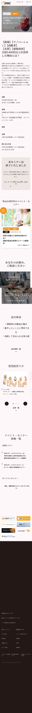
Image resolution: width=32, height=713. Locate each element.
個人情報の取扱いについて (16, 655)
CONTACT (19, 2)
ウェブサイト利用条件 (6, 655)
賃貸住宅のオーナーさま (7, 613)
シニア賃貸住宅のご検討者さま (9, 622)
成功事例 (3, 638)
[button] (13, 403)
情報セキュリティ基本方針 (26, 655)
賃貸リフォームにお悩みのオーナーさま (11, 618)
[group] (16, 383)
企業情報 (18, 638)
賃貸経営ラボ (4, 643)
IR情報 (17, 643)
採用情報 (18, 647)
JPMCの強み (4, 634)
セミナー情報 (4, 647)
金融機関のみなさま (20, 629)
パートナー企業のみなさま (21, 634)
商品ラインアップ (5, 629)
